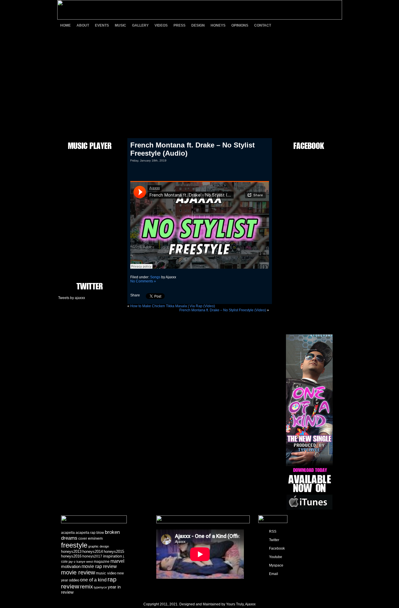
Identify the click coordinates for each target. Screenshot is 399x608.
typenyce (100, 587)
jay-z (72, 561)
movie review (78, 572)
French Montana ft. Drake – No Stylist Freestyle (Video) (222, 310)
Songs (155, 277)
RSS (272, 531)
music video (106, 573)
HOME (65, 25)
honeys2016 (71, 556)
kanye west (85, 561)
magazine (102, 561)
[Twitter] (294, 25)
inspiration (112, 556)
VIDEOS (161, 25)
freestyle (74, 545)
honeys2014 (92, 551)
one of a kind (93, 579)
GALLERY (140, 25)
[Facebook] (304, 25)
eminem (95, 538)
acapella (68, 533)
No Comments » (143, 281)
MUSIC (120, 25)
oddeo (74, 580)
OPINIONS (239, 25)
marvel (117, 561)
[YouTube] (314, 25)
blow (100, 533)
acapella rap (86, 532)
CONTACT (262, 25)
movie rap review (99, 566)
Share (135, 295)
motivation (71, 566)
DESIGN (198, 25)
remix (86, 587)
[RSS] (284, 25)
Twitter (274, 540)
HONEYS (218, 25)
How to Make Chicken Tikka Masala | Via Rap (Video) (172, 306)
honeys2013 (71, 551)
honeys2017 (92, 556)
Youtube (275, 557)
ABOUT (83, 25)
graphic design (98, 546)
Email (273, 574)
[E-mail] (335, 25)
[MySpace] (325, 25)
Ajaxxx (250, 604)
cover (82, 538)
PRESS (179, 25)
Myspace (276, 565)
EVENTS (102, 25)
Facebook (277, 548)
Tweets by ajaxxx (71, 298)
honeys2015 (114, 551)
